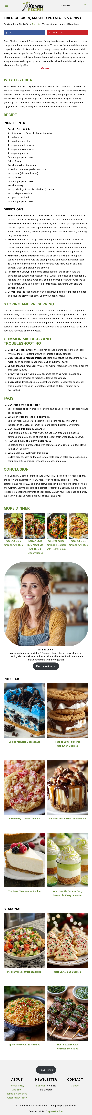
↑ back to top (46, 1070)
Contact (75, 1085)
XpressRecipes (56, 1111)
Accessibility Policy (17, 1097)
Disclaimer (16, 1089)
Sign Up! (40, 1085)
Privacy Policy (17, 1085)
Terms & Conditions (17, 1093)
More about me (44, 666)
